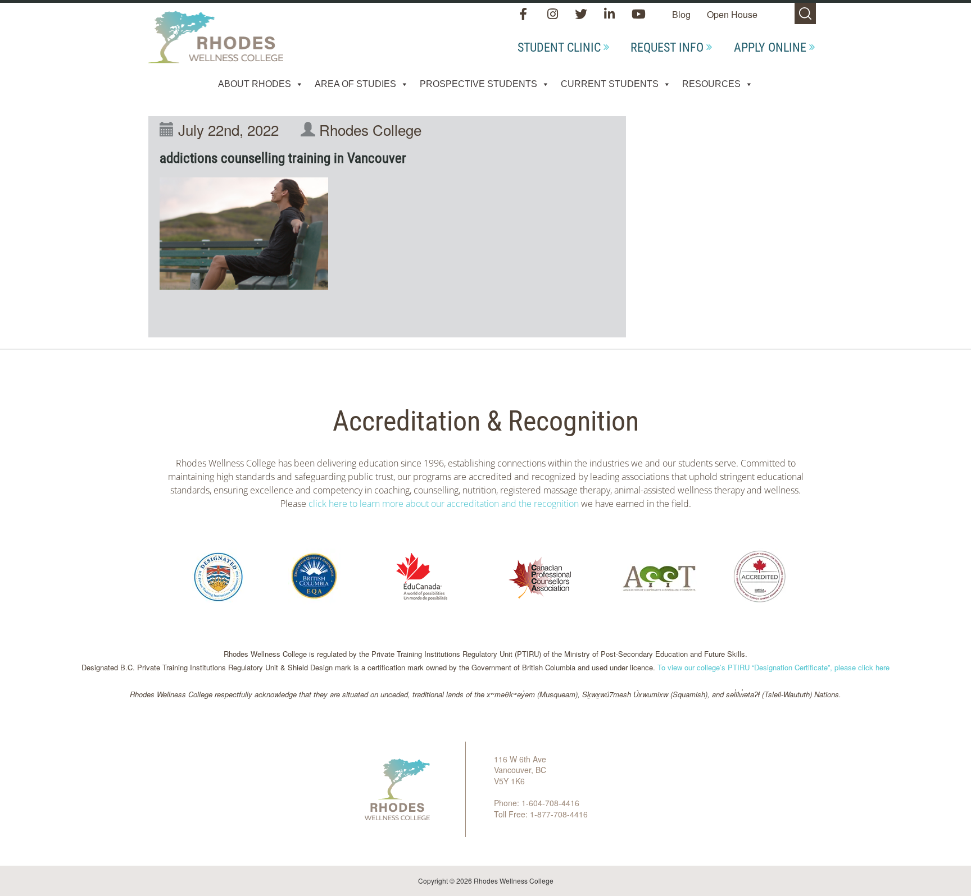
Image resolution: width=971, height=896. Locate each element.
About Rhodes (254, 84)
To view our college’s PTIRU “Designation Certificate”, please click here (773, 667)
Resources (711, 84)
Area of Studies (355, 84)
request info (667, 47)
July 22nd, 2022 (228, 129)
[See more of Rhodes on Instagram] (554, 14)
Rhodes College (370, 129)
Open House (732, 14)
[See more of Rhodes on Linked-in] (610, 14)
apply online (770, 47)
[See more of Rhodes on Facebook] (526, 14)
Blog (681, 14)
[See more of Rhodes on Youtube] (638, 14)
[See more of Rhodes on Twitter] (582, 14)
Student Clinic (559, 47)
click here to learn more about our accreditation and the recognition (443, 503)
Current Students (610, 84)
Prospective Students (478, 84)
